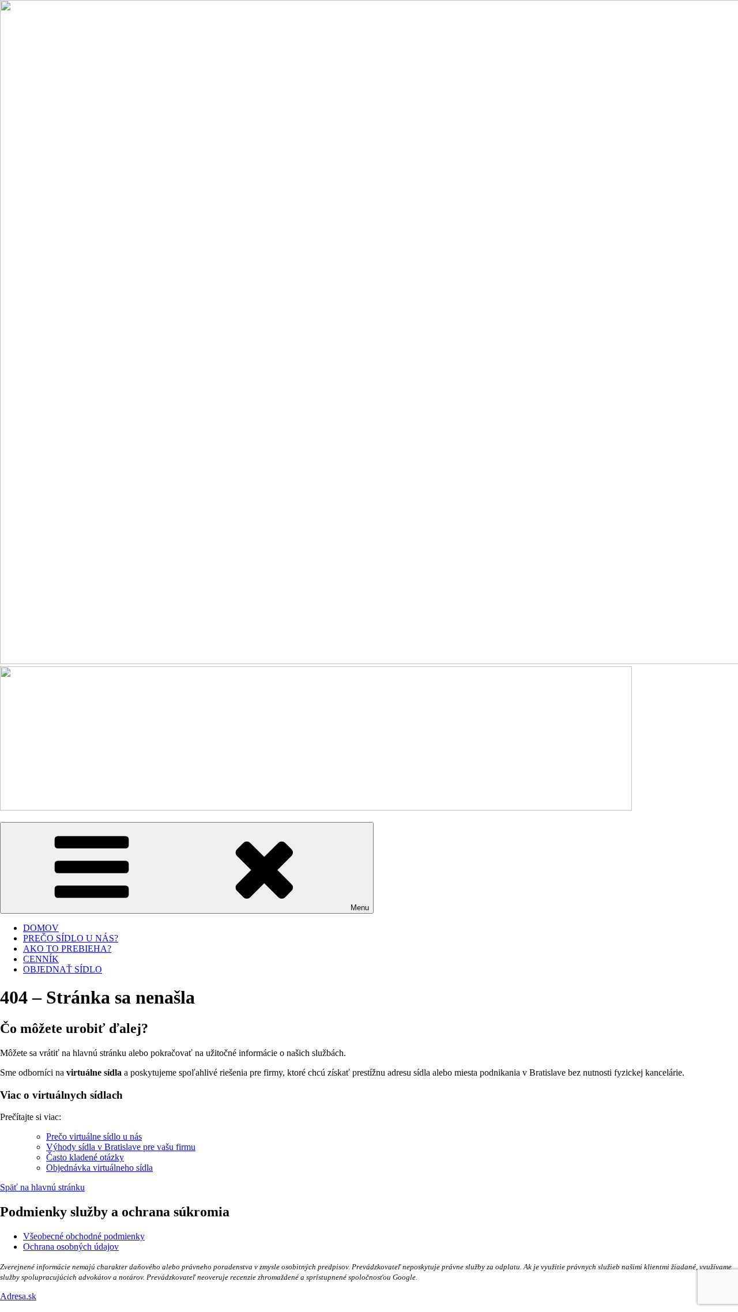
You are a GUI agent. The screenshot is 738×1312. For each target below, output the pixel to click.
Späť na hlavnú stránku (42, 1187)
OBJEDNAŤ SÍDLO (62, 969)
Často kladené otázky (85, 1157)
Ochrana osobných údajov (71, 1246)
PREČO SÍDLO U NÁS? (70, 938)
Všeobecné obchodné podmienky (84, 1236)
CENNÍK (41, 959)
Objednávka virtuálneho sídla (99, 1167)
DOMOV (41, 928)
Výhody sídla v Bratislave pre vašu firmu (120, 1147)
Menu (360, 907)
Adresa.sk (18, 1296)
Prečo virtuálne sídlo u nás (94, 1136)
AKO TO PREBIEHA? (67, 948)
